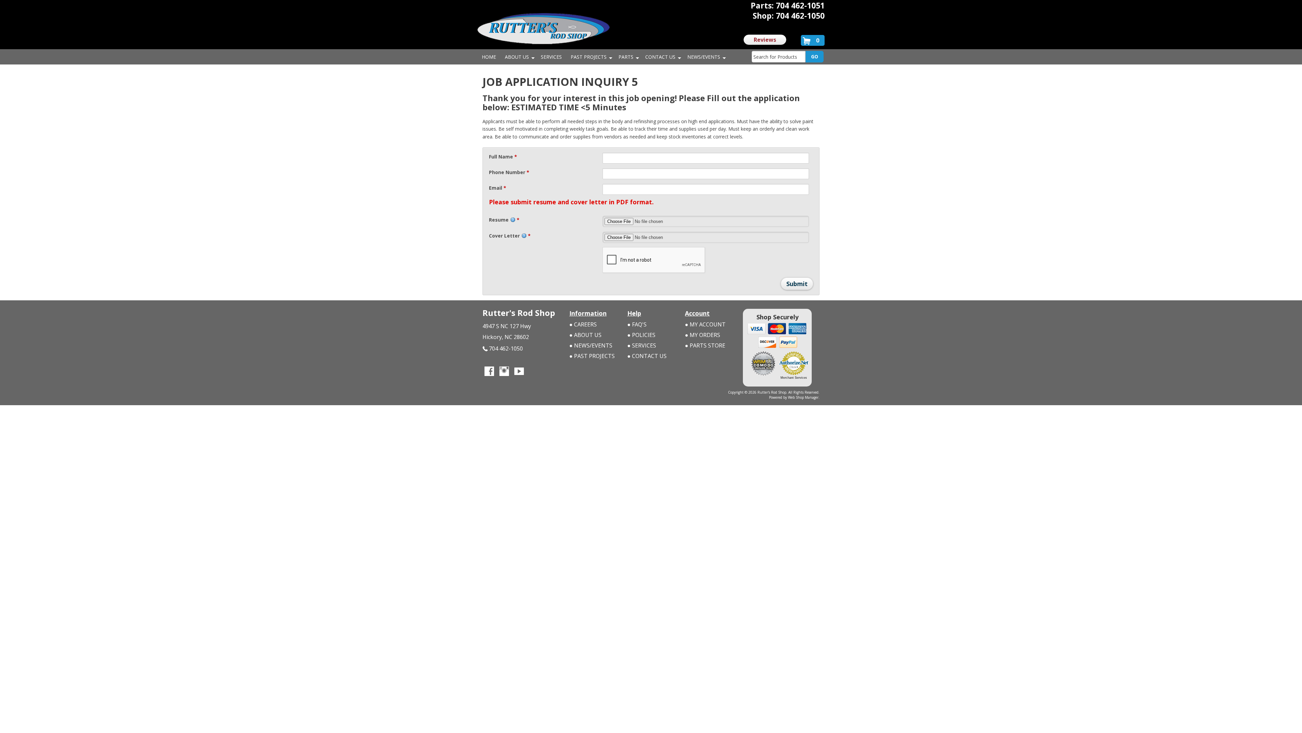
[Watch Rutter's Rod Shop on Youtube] (519, 372)
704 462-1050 (506, 348)
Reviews (765, 39)
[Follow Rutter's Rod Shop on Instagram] (504, 372)
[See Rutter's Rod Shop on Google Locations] (534, 372)
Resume (504, 220)
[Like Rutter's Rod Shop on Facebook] (489, 372)
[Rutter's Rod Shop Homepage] (543, 28)
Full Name (503, 156)
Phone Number (509, 172)
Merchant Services (794, 377)
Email (497, 188)
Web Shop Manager (803, 397)
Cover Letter (510, 235)
